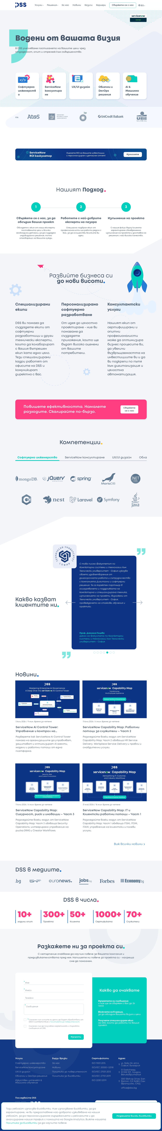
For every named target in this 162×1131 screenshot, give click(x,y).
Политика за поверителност (69, 1072)
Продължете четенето (65, 756)
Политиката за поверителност (64, 1022)
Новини (77, 5)
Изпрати (76, 1037)
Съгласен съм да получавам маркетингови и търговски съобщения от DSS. (54, 1027)
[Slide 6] (114, 652)
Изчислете (133, 154)
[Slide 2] (101, 652)
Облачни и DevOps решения (31, 1076)
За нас (65, 5)
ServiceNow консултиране (30, 1067)
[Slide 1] (98, 652)
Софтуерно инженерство (30, 1063)
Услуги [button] (38, 5)
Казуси (89, 5)
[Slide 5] (110, 652)
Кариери (101, 5)
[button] (141, 5)
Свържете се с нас (123, 5)
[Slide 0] (94, 652)
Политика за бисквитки (66, 1076)
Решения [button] (52, 5)
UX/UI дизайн (22, 1072)
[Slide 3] (104, 652)
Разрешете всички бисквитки (134, 1116)
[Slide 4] (107, 652)
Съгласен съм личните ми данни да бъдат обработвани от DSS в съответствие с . (56, 1021)
